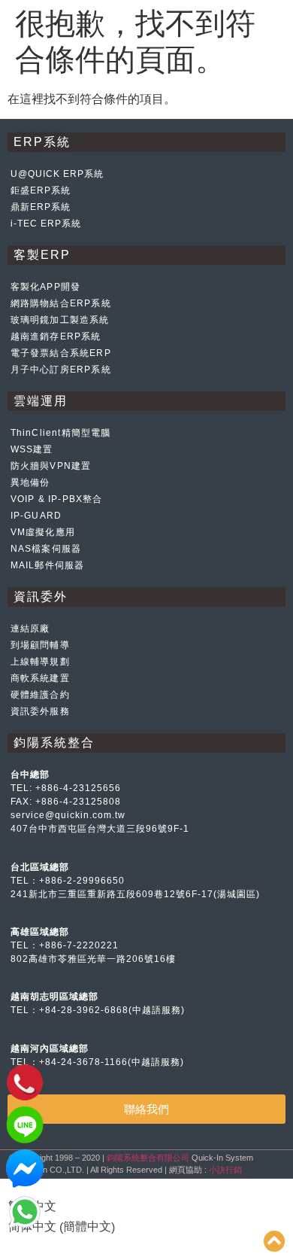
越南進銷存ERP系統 (56, 336)
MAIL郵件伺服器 (48, 565)
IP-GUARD (36, 515)
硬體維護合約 (40, 694)
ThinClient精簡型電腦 (61, 433)
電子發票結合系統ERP (61, 353)
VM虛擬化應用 (43, 532)
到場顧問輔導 (40, 645)
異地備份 (30, 482)
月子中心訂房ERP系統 (61, 369)
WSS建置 (32, 449)
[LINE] (25, 1140)
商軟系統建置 (40, 678)
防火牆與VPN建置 (51, 466)
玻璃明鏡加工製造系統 (60, 320)
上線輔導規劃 (40, 661)
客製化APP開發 (46, 287)
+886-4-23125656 (78, 788)
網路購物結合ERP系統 (61, 303)
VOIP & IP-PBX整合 (57, 499)
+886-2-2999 (70, 880)
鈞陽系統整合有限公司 (148, 1157)
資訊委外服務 (40, 711)
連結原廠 (30, 628)
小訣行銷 (225, 1169)
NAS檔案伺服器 (46, 548)
